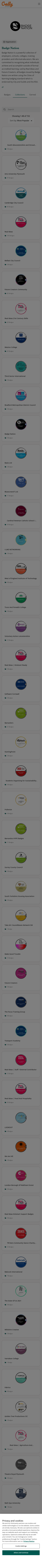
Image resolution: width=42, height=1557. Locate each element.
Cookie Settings (21, 1546)
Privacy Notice (28, 1541)
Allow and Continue (21, 1553)
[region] (21, 1535)
